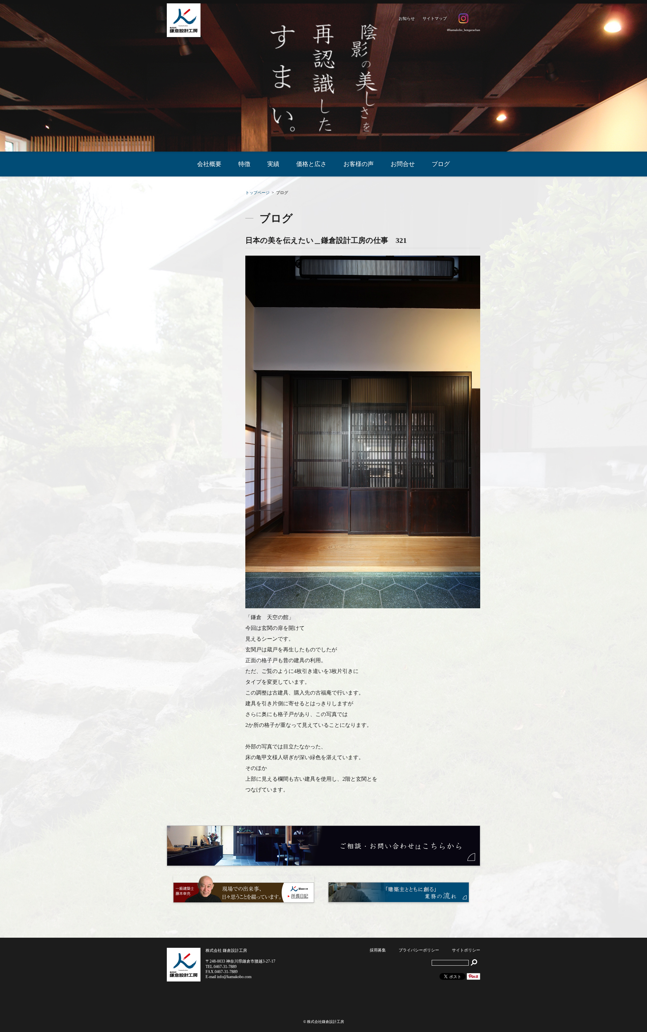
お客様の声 (358, 164)
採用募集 (378, 950)
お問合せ (403, 164)
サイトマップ (435, 18)
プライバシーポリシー (419, 950)
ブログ (441, 164)
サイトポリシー (466, 950)
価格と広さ (311, 164)
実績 (273, 164)
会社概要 (209, 164)
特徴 (244, 164)
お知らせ (407, 18)
